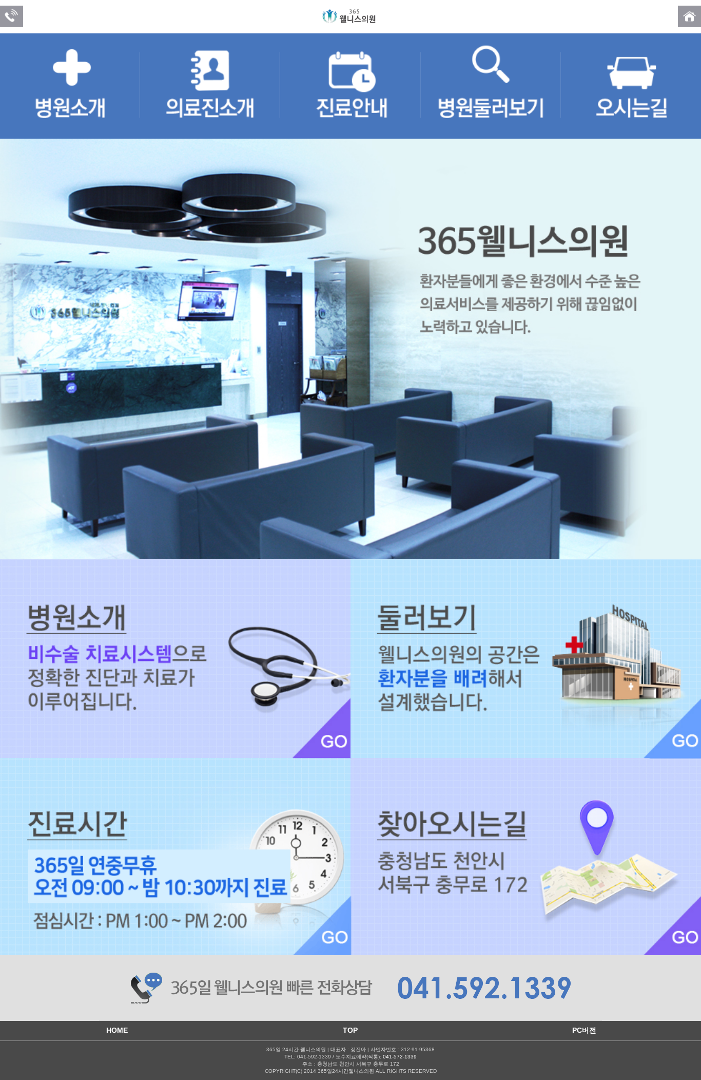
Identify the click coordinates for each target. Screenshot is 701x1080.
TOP (350, 1030)
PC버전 (584, 1030)
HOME (117, 1030)
